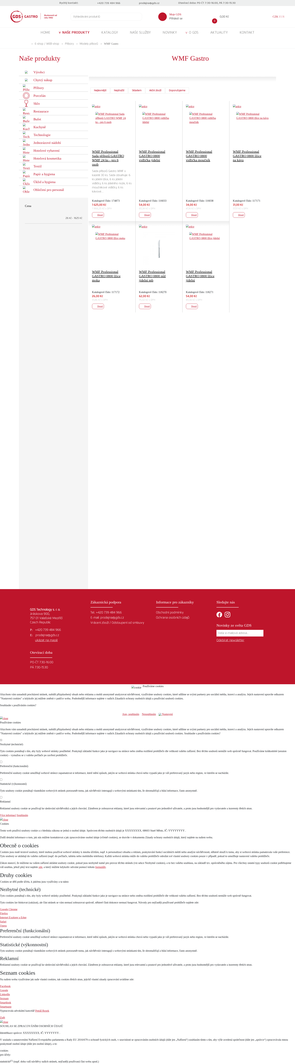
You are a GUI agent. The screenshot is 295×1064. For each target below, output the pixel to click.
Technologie (42, 135)
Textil (37, 166)
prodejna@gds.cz (149, 3)
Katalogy (109, 32)
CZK (275, 16)
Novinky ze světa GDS (233, 625)
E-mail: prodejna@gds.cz (107, 617)
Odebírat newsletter (230, 640)
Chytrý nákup (42, 80)
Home (45, 32)
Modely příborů (89, 43)
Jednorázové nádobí (47, 143)
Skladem (137, 90)
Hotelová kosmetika (47, 158)
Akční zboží (155, 90)
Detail (100, 215)
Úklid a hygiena (44, 182)
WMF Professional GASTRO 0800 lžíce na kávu (247, 156)
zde (40, 867)
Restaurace (41, 111)
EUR (282, 16)
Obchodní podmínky (170, 612)
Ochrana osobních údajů (172, 617)
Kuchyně (39, 127)
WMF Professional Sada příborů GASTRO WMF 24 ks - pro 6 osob (108, 158)
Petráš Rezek (42, 1010)
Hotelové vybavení (46, 150)
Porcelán (39, 96)
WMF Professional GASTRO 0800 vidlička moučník (199, 156)
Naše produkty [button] (75, 32)
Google (4, 990)
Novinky (170, 32)
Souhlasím (22, 815)
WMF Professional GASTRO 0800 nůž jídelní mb (152, 276)
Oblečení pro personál (48, 190)
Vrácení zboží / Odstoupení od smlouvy (117, 622)
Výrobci (39, 72)
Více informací (8, 815)
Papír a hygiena (44, 174)
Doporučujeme (177, 90)
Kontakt (247, 32)
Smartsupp (5, 1006)
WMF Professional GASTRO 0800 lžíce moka (106, 276)
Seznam (4, 998)
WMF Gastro (111, 43)
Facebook (5, 986)
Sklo (36, 103)
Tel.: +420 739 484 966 (106, 612)
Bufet (37, 119)
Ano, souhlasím (130, 714)
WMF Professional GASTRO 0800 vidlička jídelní (152, 156)
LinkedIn (5, 994)
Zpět (2, 1017)
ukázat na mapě (46, 640)
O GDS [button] (193, 32)
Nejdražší (119, 90)
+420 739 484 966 (108, 3)
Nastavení (167, 714)
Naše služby (140, 32)
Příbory (69, 43)
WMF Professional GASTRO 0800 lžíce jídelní (200, 276)
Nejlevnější (100, 90)
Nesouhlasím (149, 714)
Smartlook (5, 1002)
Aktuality (219, 32)
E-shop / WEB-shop (47, 43)
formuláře (100, 867)
